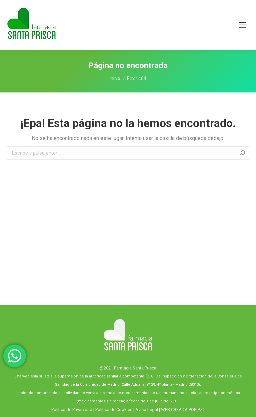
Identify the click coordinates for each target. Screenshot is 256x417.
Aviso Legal (146, 409)
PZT (201, 409)
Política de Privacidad (71, 409)
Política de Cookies (113, 409)
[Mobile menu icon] (242, 25)
